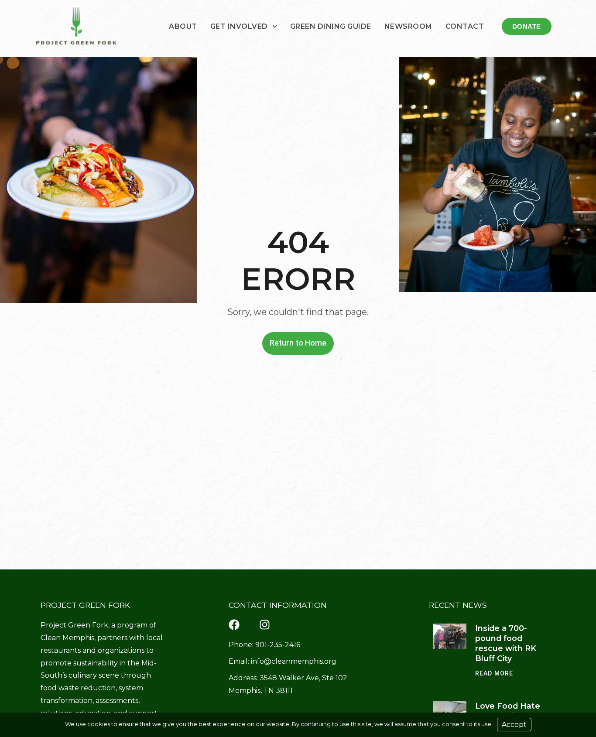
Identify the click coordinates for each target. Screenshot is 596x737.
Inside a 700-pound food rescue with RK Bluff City (505, 643)
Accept (514, 724)
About (183, 26)
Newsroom (408, 26)
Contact (464, 26)
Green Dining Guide (330, 26)
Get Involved (239, 26)
